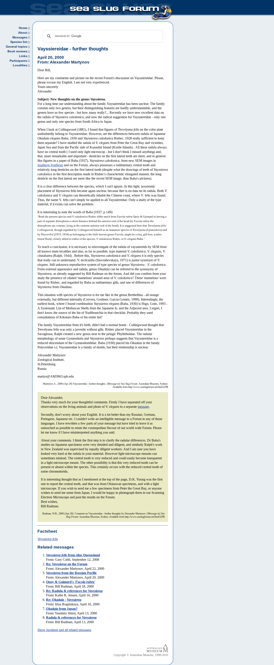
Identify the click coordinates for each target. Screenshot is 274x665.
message (143, 406)
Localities (20, 65)
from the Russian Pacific (71, 573)
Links (23, 56)
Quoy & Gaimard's (70, 582)
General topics (16, 46)
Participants (18, 60)
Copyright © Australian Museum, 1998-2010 (141, 655)
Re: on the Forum (66, 564)
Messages (19, 37)
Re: (63, 600)
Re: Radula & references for (74, 591)
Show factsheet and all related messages (64, 630)
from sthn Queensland (73, 555)
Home (23, 28)
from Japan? (61, 609)
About (22, 32)
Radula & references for (71, 617)
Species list (18, 42)
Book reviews (17, 51)
